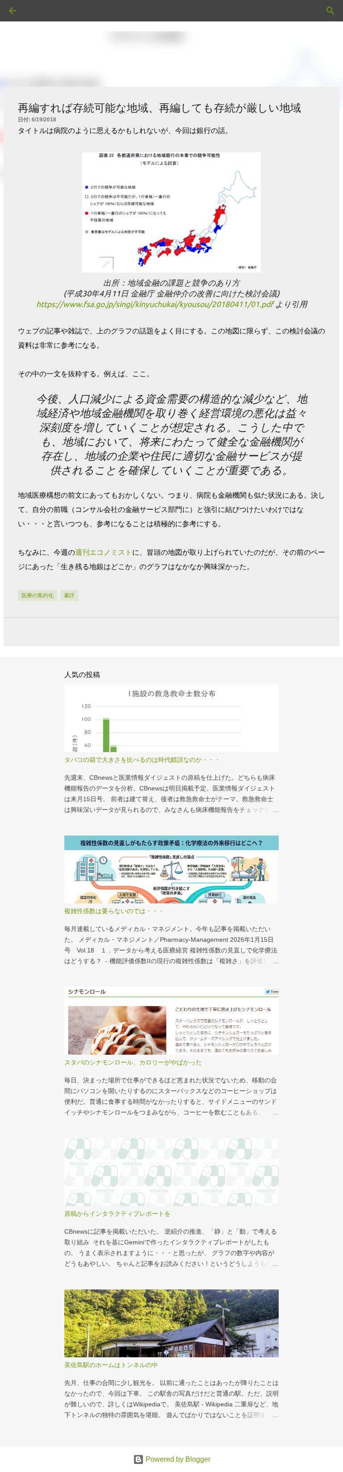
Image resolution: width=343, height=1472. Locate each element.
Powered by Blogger (177, 1459)
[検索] (37, 10)
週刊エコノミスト (103, 552)
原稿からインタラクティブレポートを (117, 1213)
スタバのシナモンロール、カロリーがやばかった (133, 1062)
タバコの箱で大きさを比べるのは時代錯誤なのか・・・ (142, 759)
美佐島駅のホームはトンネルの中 (111, 1364)
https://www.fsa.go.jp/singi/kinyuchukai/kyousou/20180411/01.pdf (154, 304)
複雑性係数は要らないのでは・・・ (114, 911)
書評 (69, 595)
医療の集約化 (37, 595)
